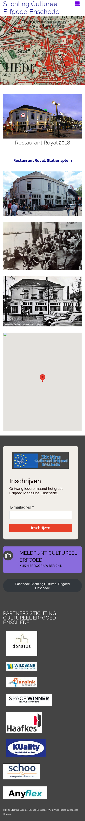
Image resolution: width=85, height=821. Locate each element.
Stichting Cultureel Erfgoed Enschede (31, 7)
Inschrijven (40, 527)
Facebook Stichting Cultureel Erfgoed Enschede (42, 585)
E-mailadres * (22, 507)
